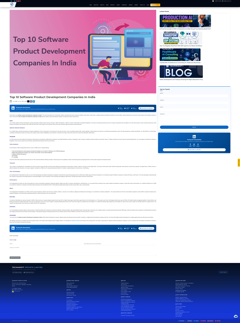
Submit (135, 175)
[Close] (153, 143)
